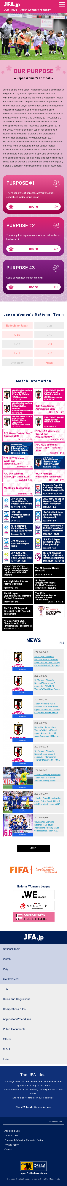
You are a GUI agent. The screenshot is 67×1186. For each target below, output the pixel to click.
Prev (3, 36)
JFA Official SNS (56, 1121)
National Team (11, 949)
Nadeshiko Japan (17, 325)
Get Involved (10, 979)
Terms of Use (11, 1135)
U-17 (49, 344)
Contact (8, 1149)
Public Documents (14, 1029)
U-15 (49, 353)
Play (5, 969)
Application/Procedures (17, 1019)
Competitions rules (14, 1009)
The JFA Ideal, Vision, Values (33, 1107)
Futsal (49, 362)
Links (6, 1059)
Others (7, 1039)
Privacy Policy (11, 1144)
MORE (33, 848)
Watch (7, 959)
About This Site (12, 1130)
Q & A (6, 1049)
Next (64, 36)
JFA (5, 989)
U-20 (17, 335)
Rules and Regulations (16, 999)
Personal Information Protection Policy (23, 1139)
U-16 (17, 353)
